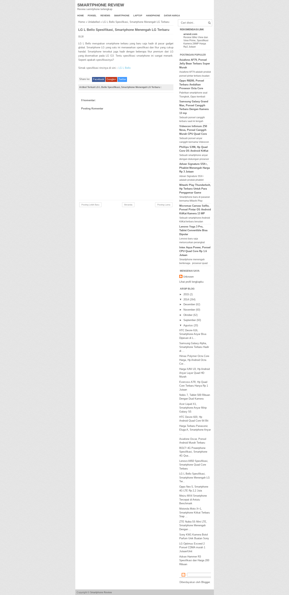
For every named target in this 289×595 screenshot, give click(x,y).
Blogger (205, 582)
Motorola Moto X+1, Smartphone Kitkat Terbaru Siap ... (194, 512)
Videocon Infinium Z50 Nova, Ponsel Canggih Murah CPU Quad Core (193, 130)
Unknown (188, 276)
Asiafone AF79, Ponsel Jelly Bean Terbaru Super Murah (194, 63)
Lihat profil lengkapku (191, 281)
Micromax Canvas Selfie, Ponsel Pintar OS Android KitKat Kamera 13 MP (195, 209)
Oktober (188, 315)
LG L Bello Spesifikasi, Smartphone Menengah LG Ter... (194, 477)
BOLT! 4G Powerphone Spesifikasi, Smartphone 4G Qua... (193, 451)
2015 (186, 294)
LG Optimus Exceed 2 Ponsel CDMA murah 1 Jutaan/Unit (192, 547)
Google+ (111, 79)
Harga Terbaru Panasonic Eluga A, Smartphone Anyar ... (195, 429)
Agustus (188, 325)
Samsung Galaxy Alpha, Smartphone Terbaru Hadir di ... (194, 347)
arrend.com (190, 34)
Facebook (98, 79)
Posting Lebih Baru (90, 205)
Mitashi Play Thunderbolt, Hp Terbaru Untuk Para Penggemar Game (195, 188)
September (190, 320)
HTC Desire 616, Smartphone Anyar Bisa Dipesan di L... (192, 334)
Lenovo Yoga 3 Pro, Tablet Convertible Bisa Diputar (193, 230)
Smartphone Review (100, 5)
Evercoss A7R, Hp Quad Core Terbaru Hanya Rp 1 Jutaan (193, 385)
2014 (186, 299)
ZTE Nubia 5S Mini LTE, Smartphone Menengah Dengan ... (193, 525)
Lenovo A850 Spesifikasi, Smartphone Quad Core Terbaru (193, 464)
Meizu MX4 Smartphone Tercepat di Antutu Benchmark (193, 499)
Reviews (105, 15)
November (189, 309)
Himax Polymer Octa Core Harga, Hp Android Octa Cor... (194, 360)
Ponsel (92, 15)
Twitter (122, 79)
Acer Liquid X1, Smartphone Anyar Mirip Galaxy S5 (193, 407)
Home (80, 15)
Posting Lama (163, 205)
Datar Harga (172, 15)
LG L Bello (125, 67)
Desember (189, 304)
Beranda (128, 205)
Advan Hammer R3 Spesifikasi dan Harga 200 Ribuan (194, 560)
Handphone (153, 15)
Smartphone (121, 15)
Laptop (137, 15)
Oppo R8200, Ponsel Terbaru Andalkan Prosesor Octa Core (191, 84)
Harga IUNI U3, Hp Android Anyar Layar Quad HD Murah (194, 373)
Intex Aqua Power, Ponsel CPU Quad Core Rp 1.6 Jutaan (195, 251)
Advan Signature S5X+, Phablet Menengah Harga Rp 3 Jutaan (194, 167)
